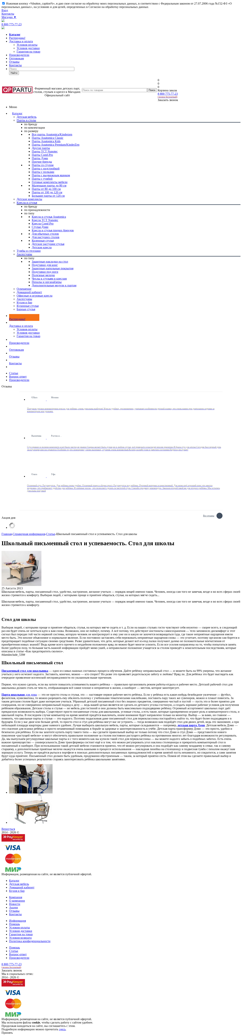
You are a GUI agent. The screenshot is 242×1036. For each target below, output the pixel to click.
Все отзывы (208, 515)
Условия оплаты (27, 329)
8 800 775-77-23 (12, 24)
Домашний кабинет (21, 887)
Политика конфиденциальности (29, 941)
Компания (15, 897)
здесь (62, 1029)
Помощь (14, 924)
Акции (13, 907)
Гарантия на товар (28, 336)
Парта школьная (13, 694)
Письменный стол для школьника (25, 670)
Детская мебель (19, 884)
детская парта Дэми (191, 725)
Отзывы (14, 61)
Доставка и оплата (21, 41)
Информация (17, 920)
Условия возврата (20, 937)
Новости (14, 904)
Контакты (8, 13)
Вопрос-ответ (18, 954)
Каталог (17, 113)
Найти (14, 73)
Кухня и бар (17, 890)
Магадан (9, 17)
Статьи (13, 951)
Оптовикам (16, 58)
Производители (19, 55)
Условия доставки (28, 332)
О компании (17, 900)
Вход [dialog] (5, 10)
